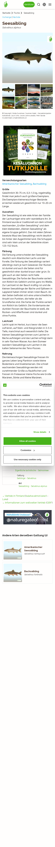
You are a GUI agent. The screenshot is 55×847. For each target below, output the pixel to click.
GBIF (49, 502)
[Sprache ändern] (44, 4)
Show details (39, 432)
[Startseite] (5, 4)
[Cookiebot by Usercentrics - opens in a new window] (39, 385)
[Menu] (50, 4)
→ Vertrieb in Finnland (13, 496)
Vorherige (6, 17)
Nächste (16, 17)
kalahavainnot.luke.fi (36, 496)
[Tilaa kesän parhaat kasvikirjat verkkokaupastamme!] (27, 150)
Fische (17, 13)
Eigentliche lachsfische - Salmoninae (32, 470)
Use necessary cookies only (27, 459)
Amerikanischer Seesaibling (17, 183)
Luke (4, 499)
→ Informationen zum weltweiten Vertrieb (23, 502)
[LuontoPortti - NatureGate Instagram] (27, 517)
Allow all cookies (27, 441)
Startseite (6, 13)
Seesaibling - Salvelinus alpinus (33, 486)
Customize (26, 450)
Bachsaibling (39, 183)
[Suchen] (38, 4)
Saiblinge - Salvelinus (26, 478)
